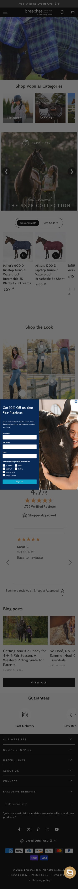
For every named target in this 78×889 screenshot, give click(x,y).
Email (4, 452)
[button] (70, 872)
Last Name (6, 443)
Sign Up (19, 481)
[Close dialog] (76, 401)
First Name (6, 433)
